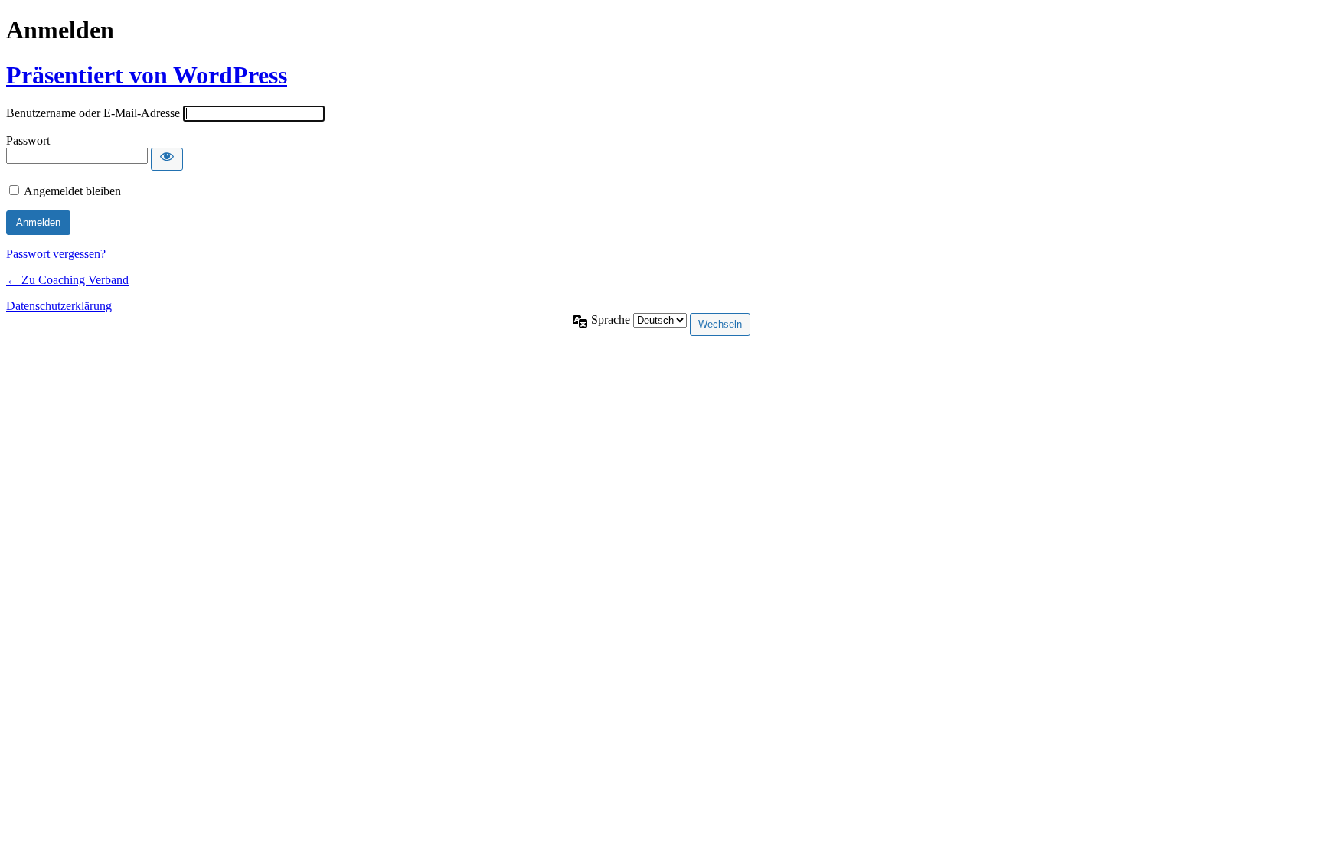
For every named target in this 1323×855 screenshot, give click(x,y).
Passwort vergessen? (56, 253)
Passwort (28, 140)
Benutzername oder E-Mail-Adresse (93, 112)
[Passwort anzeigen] (167, 159)
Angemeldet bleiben (72, 190)
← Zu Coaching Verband (67, 279)
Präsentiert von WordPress (146, 75)
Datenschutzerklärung (59, 305)
